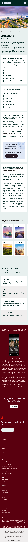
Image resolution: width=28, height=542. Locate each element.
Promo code (4, 499)
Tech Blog (4, 481)
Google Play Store (6, 512)
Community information (7, 471)
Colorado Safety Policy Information (9, 468)
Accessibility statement (7, 473)
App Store (4, 510)
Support (3, 501)
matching (19, 129)
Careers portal (5, 479)
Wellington (8, 101)
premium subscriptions (11, 135)
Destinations (3, 31)
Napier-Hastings (9, 104)
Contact (3, 497)
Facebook (4, 448)
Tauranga (7, 107)
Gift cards (4, 504)
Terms (3, 459)
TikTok (3, 441)
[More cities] (16, 258)
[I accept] (26, 530)
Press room (4, 495)
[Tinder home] (6, 3)
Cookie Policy (5, 461)
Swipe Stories (5, 492)
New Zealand (11, 31)
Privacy (3, 455)
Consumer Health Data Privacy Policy (10, 457)
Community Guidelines (9, 170)
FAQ (2, 488)
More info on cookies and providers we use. (13, 535)
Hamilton (7, 96)
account (10, 123)
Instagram (4, 439)
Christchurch (8, 99)
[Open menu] (25, 3)
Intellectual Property (6, 464)
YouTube (3, 444)
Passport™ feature (8, 133)
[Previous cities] (12, 258)
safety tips (19, 168)
